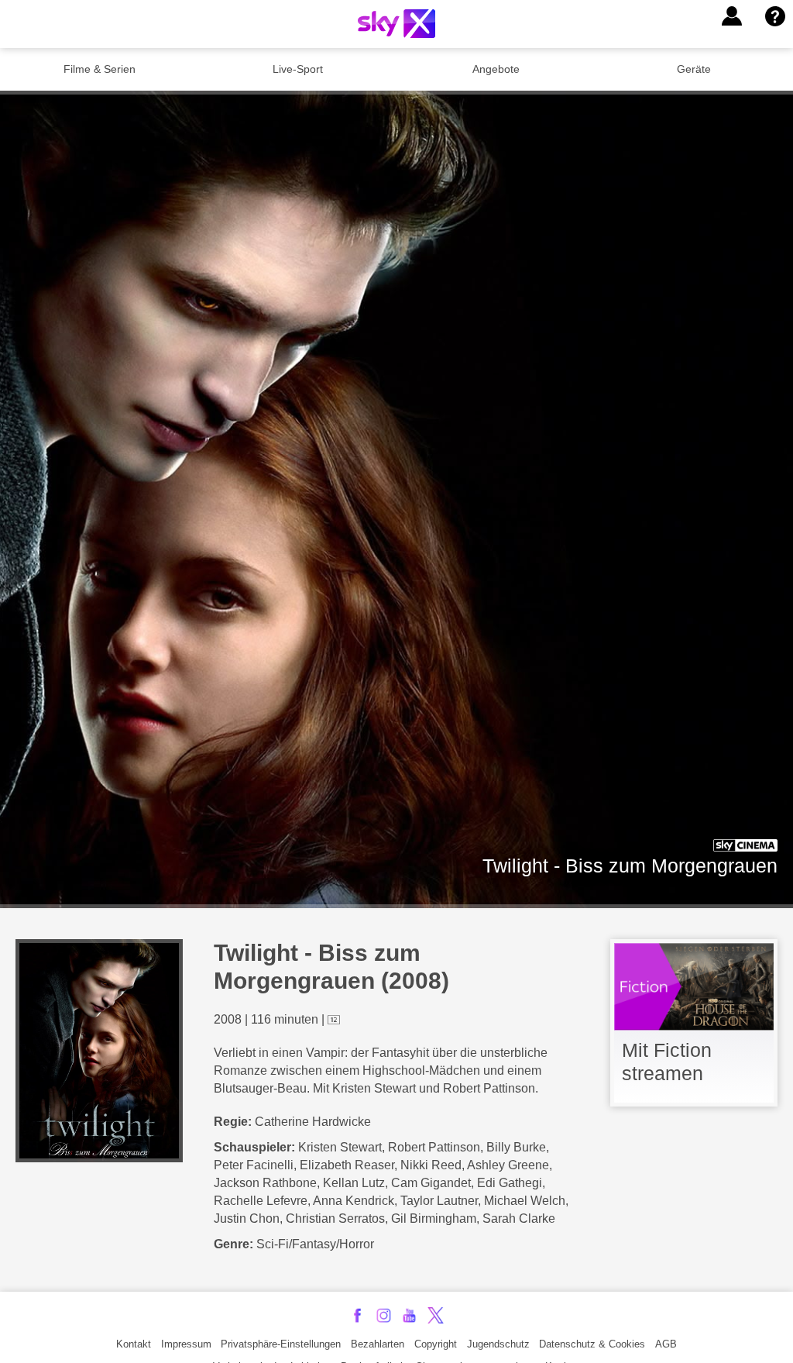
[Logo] (396, 23)
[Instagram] (384, 1315)
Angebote (496, 69)
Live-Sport (298, 69)
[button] (732, 16)
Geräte (694, 69)
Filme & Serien (100, 69)
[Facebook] (357, 1315)
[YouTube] (409, 1315)
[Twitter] (435, 1315)
